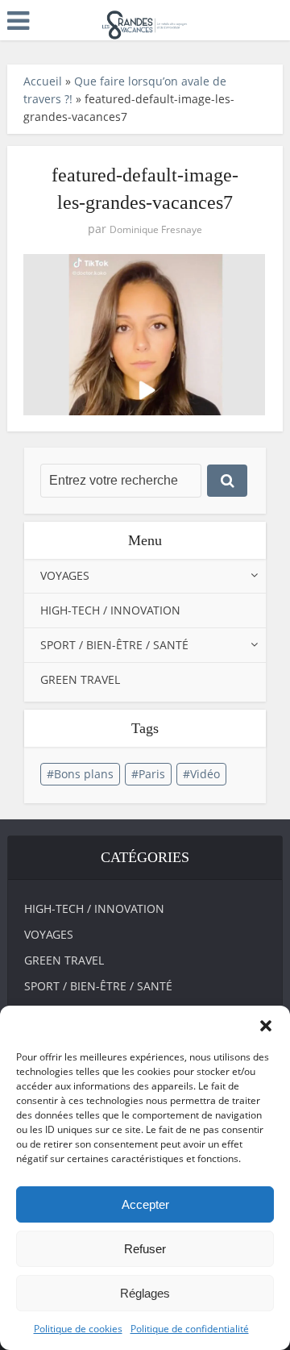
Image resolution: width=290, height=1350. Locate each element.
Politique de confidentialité (189, 1328)
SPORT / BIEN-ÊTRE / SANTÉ (114, 644)
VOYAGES (64, 575)
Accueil (42, 81)
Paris (152, 773)
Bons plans (84, 773)
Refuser (145, 1249)
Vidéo (205, 773)
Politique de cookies (78, 1328)
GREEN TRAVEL (80, 679)
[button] (266, 1026)
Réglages (145, 1293)
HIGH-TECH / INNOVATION (110, 610)
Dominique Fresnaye (156, 229)
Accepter (145, 1204)
